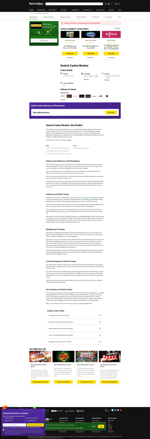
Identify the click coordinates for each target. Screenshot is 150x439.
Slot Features (79, 422)
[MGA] (80, 411)
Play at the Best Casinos (86, 382)
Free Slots (61, 422)
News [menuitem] (119, 10)
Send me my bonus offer (35, 425)
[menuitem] (53, 10)
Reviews (40, 13)
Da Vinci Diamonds (96, 431)
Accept (101, 426)
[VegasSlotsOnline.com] (36, 4)
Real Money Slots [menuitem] (41, 10)
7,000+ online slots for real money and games (85, 197)
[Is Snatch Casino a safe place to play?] (100, 315)
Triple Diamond (95, 420)
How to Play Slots (80, 420)
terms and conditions (38, 437)
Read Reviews (70, 57)
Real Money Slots (63, 420)
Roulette (110, 428)
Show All (86, 79)
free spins (73, 171)
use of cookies (79, 428)
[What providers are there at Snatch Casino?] (100, 328)
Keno (109, 422)
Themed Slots (62, 431)
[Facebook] (115, 410)
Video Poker (111, 431)
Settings (94, 426)
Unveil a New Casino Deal (63, 382)
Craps (109, 424)
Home (36, 13)
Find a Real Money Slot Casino (40, 382)
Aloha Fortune (62, 211)
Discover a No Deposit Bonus (110, 382)
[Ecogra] (69, 411)
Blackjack (110, 426)
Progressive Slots (80, 431)
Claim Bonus (70, 53)
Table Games (111, 420)
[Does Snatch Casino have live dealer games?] (100, 322)
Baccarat (110, 430)
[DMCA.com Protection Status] (56, 411)
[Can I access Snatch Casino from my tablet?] (100, 335)
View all (117, 28)
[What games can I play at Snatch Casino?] (100, 341)
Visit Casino (44, 40)
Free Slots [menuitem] (31, 10)
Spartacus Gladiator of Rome (99, 422)
